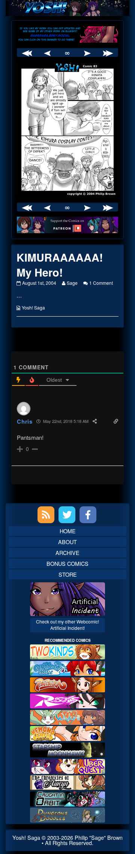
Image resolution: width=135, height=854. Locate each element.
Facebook (88, 514)
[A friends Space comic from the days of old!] (67, 749)
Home (68, 531)
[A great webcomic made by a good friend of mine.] (67, 651)
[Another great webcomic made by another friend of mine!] (67, 667)
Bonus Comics (67, 563)
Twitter (66, 514)
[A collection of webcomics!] (67, 732)
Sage (72, 283)
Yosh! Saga (33, 307)
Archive (68, 552)
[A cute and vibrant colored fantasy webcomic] (67, 716)
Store (67, 574)
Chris (25, 421)
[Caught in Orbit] (67, 798)
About (67, 542)
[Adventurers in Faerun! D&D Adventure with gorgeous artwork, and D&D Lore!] (67, 814)
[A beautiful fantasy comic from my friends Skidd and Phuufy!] (67, 765)
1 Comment (101, 283)
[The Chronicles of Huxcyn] (67, 782)
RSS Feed (46, 514)
